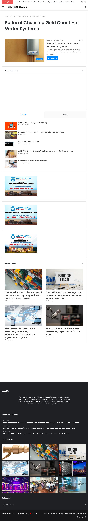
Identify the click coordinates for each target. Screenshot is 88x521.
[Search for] (85, 7)
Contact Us (53, 514)
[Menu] (3, 7)
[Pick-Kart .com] (17, 7)
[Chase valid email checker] (11, 145)
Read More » (52, 58)
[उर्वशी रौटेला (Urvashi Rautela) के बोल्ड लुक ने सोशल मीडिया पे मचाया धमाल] (11, 154)
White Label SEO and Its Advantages (32, 161)
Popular (23, 115)
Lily (49, 40)
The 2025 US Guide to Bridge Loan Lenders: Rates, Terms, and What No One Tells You (64, 295)
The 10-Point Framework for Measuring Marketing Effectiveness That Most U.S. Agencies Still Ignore (20, 333)
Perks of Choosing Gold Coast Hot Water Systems (63, 45)
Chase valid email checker (28, 142)
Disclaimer (72, 514)
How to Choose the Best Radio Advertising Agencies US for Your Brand (63, 331)
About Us (45, 514)
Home (8, 16)
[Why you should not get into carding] (11, 126)
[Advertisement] (44, 91)
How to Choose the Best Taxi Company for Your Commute (41, 132)
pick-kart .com (81, 514)
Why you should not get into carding (32, 123)
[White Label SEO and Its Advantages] (11, 164)
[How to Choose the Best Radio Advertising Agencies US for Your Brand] (64, 315)
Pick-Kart (34, 514)
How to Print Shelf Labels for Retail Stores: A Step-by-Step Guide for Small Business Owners (45, 2)
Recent (65, 115)
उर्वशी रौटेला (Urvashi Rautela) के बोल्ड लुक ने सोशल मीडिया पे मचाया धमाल (45, 151)
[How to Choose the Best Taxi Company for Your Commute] (11, 135)
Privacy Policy (63, 514)
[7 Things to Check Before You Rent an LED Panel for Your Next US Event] (15, 485)
